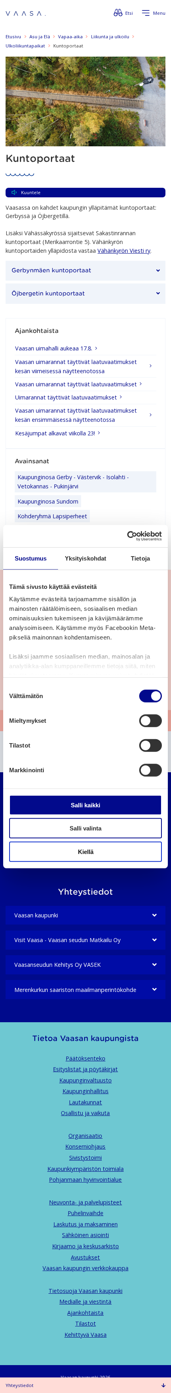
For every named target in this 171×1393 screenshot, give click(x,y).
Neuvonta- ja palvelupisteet (85, 1202)
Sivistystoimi (85, 1157)
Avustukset (85, 1257)
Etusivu (13, 36)
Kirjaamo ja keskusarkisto (85, 1246)
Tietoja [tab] (140, 558)
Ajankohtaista (85, 1312)
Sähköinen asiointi (85, 1235)
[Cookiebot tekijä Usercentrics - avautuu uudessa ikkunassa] (127, 536)
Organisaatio (85, 1135)
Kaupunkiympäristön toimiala (85, 1169)
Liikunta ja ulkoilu (110, 36)
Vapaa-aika (70, 36)
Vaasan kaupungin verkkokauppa (85, 1268)
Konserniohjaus (85, 1146)
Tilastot (85, 1323)
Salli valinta (85, 828)
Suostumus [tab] (31, 558)
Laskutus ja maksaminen (85, 1224)
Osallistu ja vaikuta (85, 1113)
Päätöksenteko (85, 1058)
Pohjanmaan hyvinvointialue (85, 1179)
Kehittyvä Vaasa (85, 1334)
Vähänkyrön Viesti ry (123, 250)
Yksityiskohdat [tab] (85, 558)
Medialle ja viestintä (85, 1301)
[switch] (150, 720)
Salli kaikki (85, 804)
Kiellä (85, 851)
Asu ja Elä (39, 36)
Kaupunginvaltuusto (85, 1080)
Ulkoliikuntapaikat (25, 46)
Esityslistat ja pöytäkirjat (85, 1069)
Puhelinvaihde (85, 1213)
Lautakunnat (85, 1102)
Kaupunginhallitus (85, 1091)
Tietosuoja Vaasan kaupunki (85, 1291)
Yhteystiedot (19, 1385)
